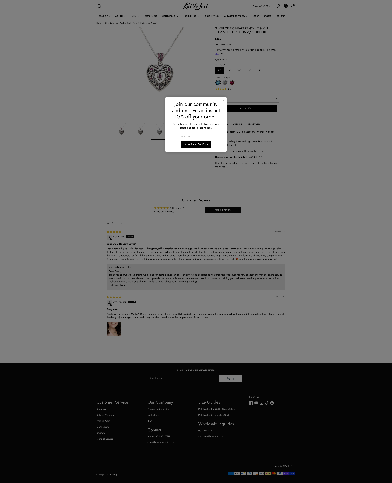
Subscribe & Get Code (196, 144)
